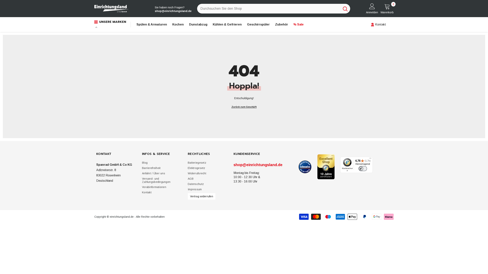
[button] (151, 168)
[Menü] (370, 159)
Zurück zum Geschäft (244, 107)
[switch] (363, 168)
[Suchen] (273, 9)
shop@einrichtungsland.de (258, 165)
